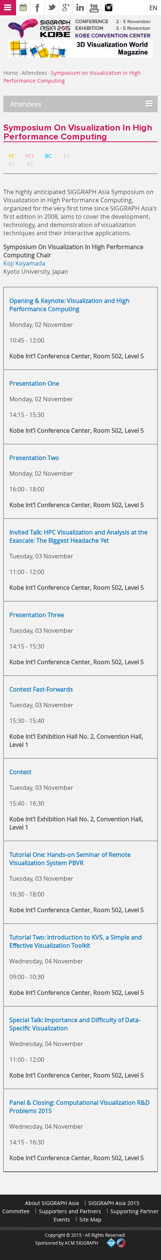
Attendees (34, 72)
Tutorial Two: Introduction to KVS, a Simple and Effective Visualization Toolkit (75, 941)
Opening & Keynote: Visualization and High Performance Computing (69, 305)
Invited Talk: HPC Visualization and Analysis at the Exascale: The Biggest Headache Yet (78, 536)
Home (10, 72)
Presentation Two (34, 458)
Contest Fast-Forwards (41, 689)
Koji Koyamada (24, 263)
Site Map (90, 1219)
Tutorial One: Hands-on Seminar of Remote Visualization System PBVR (70, 858)
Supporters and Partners (70, 1211)
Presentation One (34, 383)
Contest (20, 772)
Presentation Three (36, 615)
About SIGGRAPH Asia (52, 1203)
